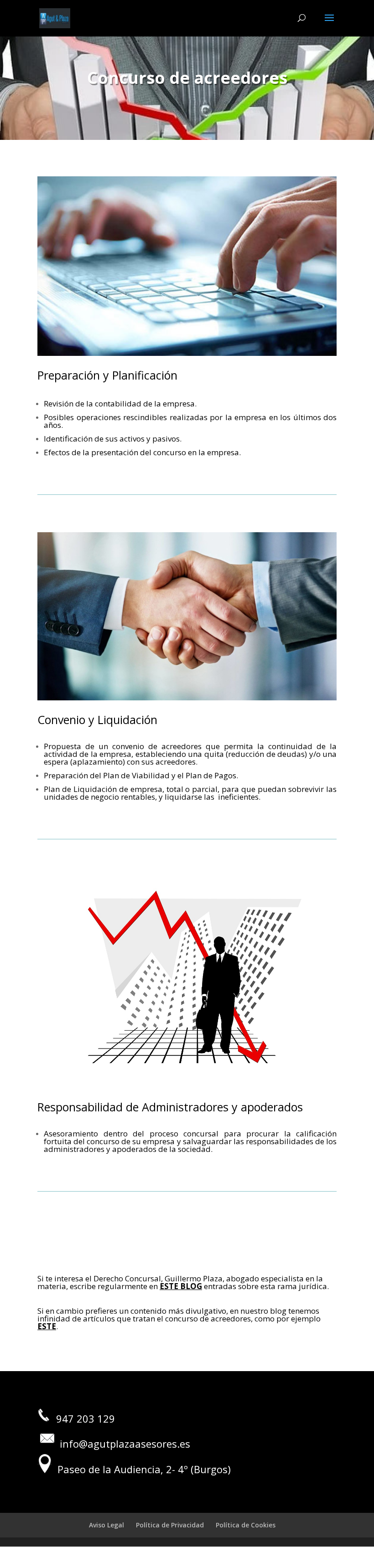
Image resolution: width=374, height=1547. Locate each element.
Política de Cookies (245, 1525)
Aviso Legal (106, 1525)
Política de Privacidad (170, 1525)
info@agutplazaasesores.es (126, 1443)
